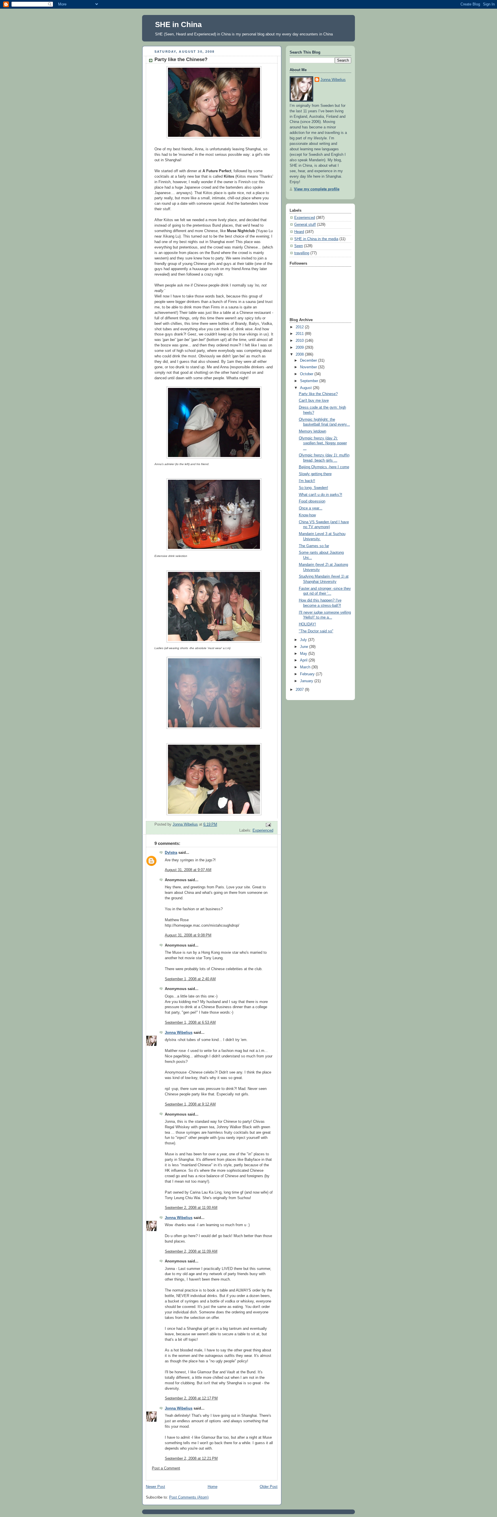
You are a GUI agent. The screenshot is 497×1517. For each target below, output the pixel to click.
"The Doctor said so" (316, 631)
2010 (300, 341)
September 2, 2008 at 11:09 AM (191, 1251)
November (309, 367)
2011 (300, 334)
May (304, 654)
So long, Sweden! (313, 488)
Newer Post (155, 1487)
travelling (301, 253)
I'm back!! (307, 481)
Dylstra (171, 853)
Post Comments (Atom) (189, 1497)
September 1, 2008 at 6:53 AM (190, 1023)
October (307, 374)
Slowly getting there (315, 474)
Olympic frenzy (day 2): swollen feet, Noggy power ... (323, 443)
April (304, 660)
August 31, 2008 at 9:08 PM (188, 935)
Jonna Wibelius (178, 1033)
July (304, 640)
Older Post (269, 1487)
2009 (300, 348)
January (307, 681)
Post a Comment (166, 1468)
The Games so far (314, 546)
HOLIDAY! (307, 624)
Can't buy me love (314, 401)
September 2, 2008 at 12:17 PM (191, 1398)
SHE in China (178, 24)
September (309, 381)
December (309, 361)
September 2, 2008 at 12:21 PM (191, 1459)
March (305, 667)
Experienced (263, 830)
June (304, 647)
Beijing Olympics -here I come (324, 467)
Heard (299, 232)
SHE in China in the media (316, 239)
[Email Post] (268, 825)
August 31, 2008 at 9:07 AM (188, 870)
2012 (300, 327)
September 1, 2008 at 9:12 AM (190, 1104)
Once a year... (310, 508)
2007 (300, 690)
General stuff (305, 225)
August (306, 388)
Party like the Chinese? (318, 394)
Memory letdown (312, 431)
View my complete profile (316, 189)
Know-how (307, 515)
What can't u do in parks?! (320, 495)
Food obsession (312, 501)
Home (212, 1487)
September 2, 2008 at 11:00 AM (191, 1208)
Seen (298, 246)
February (308, 674)
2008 (300, 354)
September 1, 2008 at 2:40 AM (190, 979)
